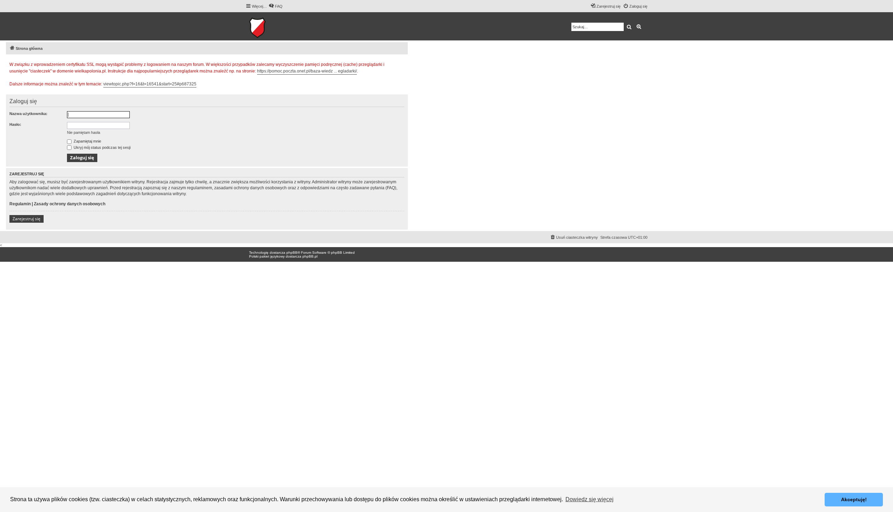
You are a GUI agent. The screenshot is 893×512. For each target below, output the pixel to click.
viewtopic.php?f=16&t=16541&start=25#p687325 (149, 84)
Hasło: (15, 124)
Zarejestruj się (26, 219)
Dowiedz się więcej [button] (589, 499)
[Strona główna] (279, 26)
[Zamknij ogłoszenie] (402, 63)
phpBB (292, 252)
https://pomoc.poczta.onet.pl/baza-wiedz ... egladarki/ (307, 71)
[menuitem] (276, 6)
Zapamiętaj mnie (87, 141)
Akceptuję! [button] (854, 499)
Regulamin (20, 203)
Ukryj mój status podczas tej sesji (101, 147)
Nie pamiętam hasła (83, 132)
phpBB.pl (309, 256)
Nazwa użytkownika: (28, 114)
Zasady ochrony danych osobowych (69, 203)
